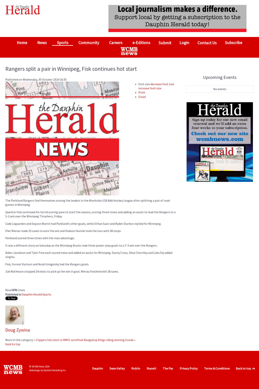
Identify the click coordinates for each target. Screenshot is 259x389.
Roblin (135, 368)
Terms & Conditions (217, 368)
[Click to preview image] (62, 138)
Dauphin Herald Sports (36, 294)
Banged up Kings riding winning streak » (109, 340)
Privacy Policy (189, 368)
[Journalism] (177, 18)
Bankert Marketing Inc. (55, 370)
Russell (151, 368)
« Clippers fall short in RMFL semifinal (58, 340)
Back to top (244, 368)
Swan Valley (117, 368)
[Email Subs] (220, 142)
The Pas (168, 368)
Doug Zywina (17, 330)
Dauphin (97, 368)
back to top (12, 344)
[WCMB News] (129, 51)
